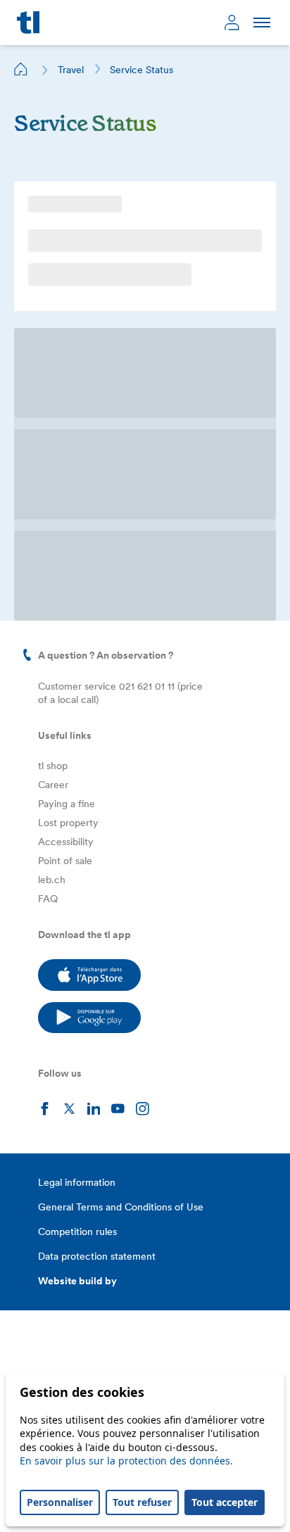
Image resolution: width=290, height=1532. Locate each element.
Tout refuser (142, 1502)
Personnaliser (60, 1502)
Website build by (77, 1280)
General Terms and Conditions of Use (120, 1207)
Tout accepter (224, 1502)
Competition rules (77, 1231)
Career (53, 784)
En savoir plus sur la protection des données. (126, 1460)
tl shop (53, 765)
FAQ (48, 898)
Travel (71, 69)
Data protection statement (97, 1256)
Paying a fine (66, 803)
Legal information (76, 1182)
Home (21, 69)
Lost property (68, 822)
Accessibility (66, 841)
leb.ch (51, 879)
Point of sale (65, 860)
